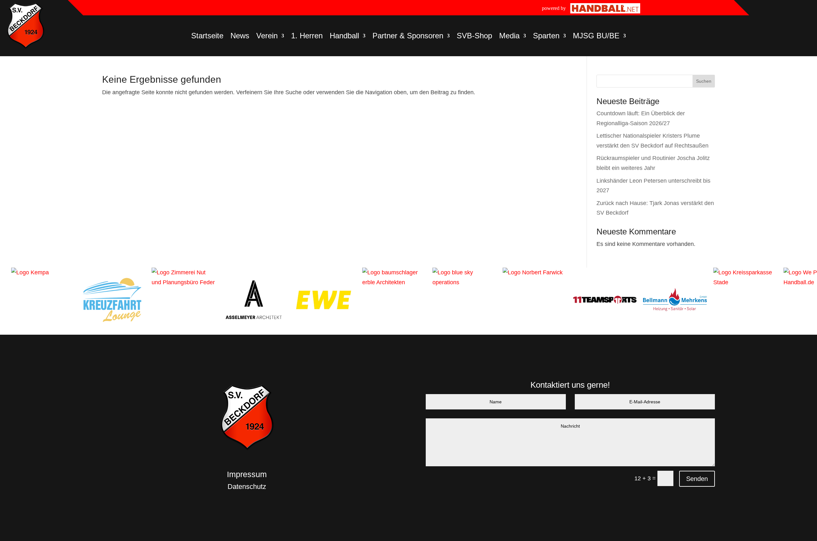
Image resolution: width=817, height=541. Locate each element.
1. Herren (307, 37)
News (239, 37)
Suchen (703, 81)
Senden (697, 478)
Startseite (207, 37)
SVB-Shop (474, 37)
